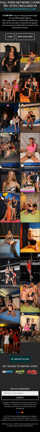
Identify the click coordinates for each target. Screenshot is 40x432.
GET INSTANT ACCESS (20, 359)
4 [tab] (23, 377)
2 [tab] (17, 377)
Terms (34, 418)
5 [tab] (26, 377)
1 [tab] (14, 377)
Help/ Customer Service (32, 420)
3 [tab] (20, 377)
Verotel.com (16, 404)
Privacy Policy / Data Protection (21, 418)
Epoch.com (33, 402)
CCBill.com (7, 404)
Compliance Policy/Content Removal (12, 420)
